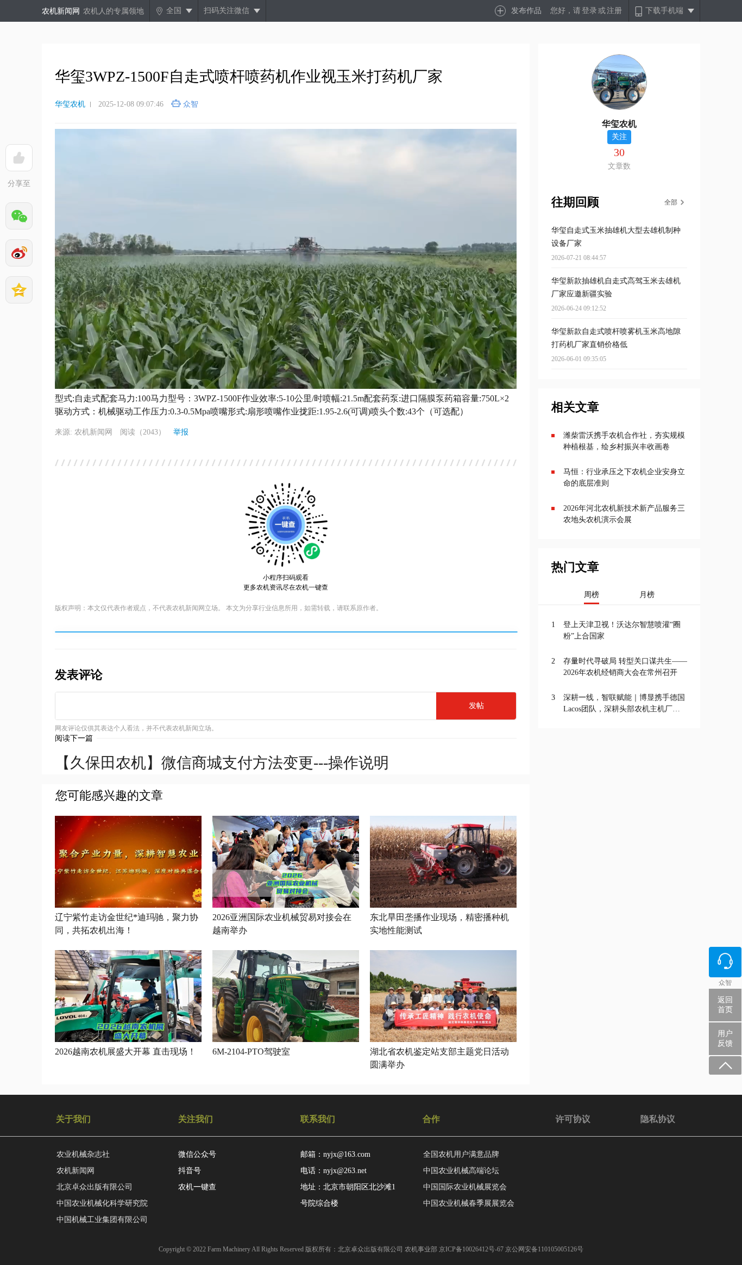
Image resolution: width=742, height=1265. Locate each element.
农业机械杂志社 (83, 1154)
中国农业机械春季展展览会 (468, 1203)
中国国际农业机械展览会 (465, 1187)
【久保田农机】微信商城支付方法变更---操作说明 (222, 762)
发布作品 (526, 11)
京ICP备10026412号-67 (471, 1249)
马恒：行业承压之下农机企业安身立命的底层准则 (624, 477)
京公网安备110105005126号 (544, 1249)
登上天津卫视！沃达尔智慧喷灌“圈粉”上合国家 (622, 630)
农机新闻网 (61, 11)
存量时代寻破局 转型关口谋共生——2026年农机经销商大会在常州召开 (625, 667)
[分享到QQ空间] (19, 289)
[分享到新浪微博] (19, 252)
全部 (670, 202)
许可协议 (573, 1119)
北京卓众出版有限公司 (94, 1187)
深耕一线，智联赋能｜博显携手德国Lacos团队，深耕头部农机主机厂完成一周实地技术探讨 (624, 704)
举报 (180, 432)
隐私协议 (657, 1119)
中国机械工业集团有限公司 (102, 1220)
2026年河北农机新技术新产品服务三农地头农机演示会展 (624, 514)
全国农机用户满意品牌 (461, 1154)
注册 (614, 11)
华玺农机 (70, 104)
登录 (589, 11)
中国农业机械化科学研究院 (102, 1203)
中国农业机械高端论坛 (461, 1171)
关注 (619, 137)
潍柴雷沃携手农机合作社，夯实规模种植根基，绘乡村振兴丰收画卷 (624, 441)
